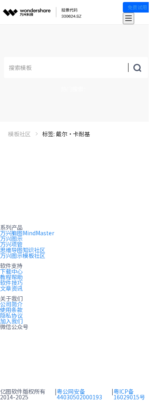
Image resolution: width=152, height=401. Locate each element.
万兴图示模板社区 (22, 255)
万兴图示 (11, 238)
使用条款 (11, 310)
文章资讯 (11, 288)
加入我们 (11, 321)
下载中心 (11, 271)
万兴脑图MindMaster (27, 233)
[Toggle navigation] (128, 18)
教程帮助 (11, 277)
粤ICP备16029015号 (129, 394)
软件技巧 (11, 283)
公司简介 (11, 304)
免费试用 (137, 7)
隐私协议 (11, 315)
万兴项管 (11, 244)
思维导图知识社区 (22, 250)
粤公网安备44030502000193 (79, 394)
